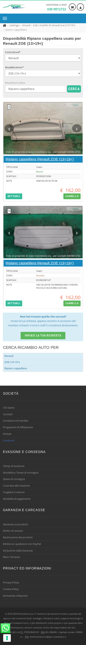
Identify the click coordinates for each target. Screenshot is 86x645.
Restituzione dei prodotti (18, 537)
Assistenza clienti (56, 7)
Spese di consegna (14, 479)
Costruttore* (12, 52)
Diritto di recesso (13, 531)
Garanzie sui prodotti (15, 524)
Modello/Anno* (14, 67)
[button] (14, 196)
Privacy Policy (11, 582)
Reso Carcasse (11, 557)
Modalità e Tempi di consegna (20, 472)
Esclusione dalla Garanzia (18, 550)
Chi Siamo (9, 407)
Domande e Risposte (15, 595)
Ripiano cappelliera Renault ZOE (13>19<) (40, 159)
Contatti (8, 414)
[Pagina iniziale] (5, 25)
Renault (9, 356)
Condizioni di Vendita (15, 420)
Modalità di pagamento (17, 499)
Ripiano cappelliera (15, 368)
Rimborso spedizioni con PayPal (22, 544)
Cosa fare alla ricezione (16, 485)
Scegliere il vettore (14, 492)
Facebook (9, 440)
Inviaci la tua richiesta (43, 335)
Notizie (7, 434)
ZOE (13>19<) (12, 362)
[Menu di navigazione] (6, 18)
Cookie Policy (11, 589)
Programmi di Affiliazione (18, 427)
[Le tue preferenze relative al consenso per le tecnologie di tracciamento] (7, 638)
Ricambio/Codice (15, 83)
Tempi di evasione (13, 466)
